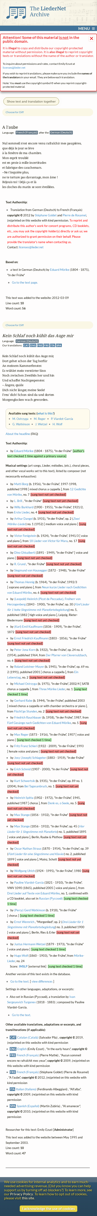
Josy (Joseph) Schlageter (30, 757)
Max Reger (21, 734)
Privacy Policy (21, 1194)
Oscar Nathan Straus (27, 849)
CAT (26, 345)
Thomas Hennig (24, 582)
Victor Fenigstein (25, 535)
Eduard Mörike (23, 451)
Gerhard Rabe (23, 700)
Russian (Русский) (51, 898)
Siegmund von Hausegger (30, 570)
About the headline (18, 434)
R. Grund (19, 564)
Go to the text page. (25, 282)
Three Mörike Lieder (52, 689)
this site (28, 1198)
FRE (39, 345)
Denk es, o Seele (58, 803)
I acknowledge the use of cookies (48, 1209)
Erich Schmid (22, 769)
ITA (53, 345)
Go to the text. (19, 981)
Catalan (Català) (27, 1037)
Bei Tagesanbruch (35, 786)
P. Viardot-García (62, 419)
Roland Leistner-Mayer (29, 667)
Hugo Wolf (21, 956)
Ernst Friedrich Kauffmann (31, 638)
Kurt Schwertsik (24, 781)
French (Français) (28, 1055)
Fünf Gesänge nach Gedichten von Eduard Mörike (39, 723)
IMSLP (23, 966)
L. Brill (18, 501)
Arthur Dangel (23, 518)
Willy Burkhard (23, 507)
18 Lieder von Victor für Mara (48, 541)
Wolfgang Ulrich (24, 871)
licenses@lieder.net (14, 67)
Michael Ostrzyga (25, 683)
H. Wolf (57, 424)
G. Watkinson (21, 424)
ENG (33, 345)
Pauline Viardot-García (29, 882)
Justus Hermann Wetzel (29, 944)
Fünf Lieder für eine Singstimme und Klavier (36, 854)
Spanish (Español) (28, 1106)
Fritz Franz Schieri (25, 746)
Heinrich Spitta (23, 798)
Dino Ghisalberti (24, 552)
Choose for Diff (15, 325)
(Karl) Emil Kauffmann (28, 626)
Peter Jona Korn (24, 650)
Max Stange (22, 815)
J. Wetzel (41, 424)
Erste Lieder (22, 512)
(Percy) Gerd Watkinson (29, 910)
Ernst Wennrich (24, 922)
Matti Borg (21, 484)
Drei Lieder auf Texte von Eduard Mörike (33, 893)
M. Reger (40, 419)
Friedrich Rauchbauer (28, 717)
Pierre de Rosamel (74, 215)
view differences (42, 981)
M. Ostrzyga (20, 419)
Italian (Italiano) (26, 1089)
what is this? (45, 413)
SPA (58, 345)
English (22, 1049)
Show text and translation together (31, 101)
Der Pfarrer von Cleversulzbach (66, 655)
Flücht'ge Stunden (25, 711)
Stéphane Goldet (46, 215)
